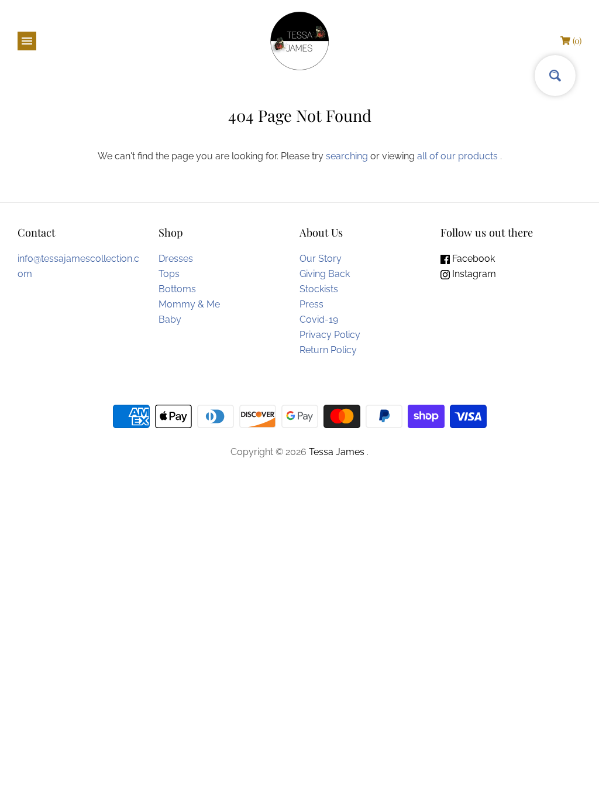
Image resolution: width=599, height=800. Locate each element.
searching (347, 156)
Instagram (473, 273)
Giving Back (325, 273)
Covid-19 (319, 319)
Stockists (319, 289)
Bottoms (177, 289)
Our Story (321, 258)
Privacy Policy (330, 334)
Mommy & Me (189, 304)
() (577, 40)
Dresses (176, 258)
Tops (169, 273)
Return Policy (328, 349)
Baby (170, 319)
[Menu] (27, 41)
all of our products (457, 156)
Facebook (472, 258)
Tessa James (338, 451)
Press (311, 304)
